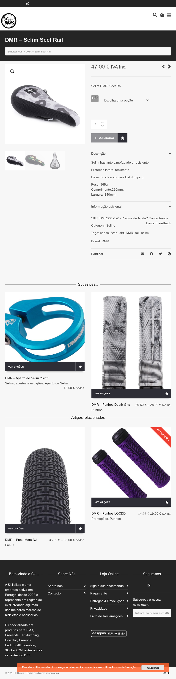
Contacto (54, 593)
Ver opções (16, 367)
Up (164, 673)
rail (137, 233)
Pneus (9, 545)
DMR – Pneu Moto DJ (21, 540)
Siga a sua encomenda (107, 586)
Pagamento (98, 593)
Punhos (96, 410)
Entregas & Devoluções (107, 601)
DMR (129, 233)
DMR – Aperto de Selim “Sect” (27, 378)
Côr (95, 98)
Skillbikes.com (15, 51)
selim (145, 233)
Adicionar (106, 138)
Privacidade (98, 608)
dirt (121, 233)
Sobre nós (55, 586)
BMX (114, 233)
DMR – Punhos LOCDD (108, 513)
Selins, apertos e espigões (24, 383)
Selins (110, 225)
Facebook (8, 3)
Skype (14, 3)
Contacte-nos (158, 218)
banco (104, 233)
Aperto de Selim (56, 383)
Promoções (99, 518)
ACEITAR (153, 667)
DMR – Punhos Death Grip (110, 404)
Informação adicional (106, 206)
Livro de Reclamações (106, 616)
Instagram (21, 3)
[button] (12, 71)
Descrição (98, 153)
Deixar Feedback (158, 223)
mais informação (126, 667)
